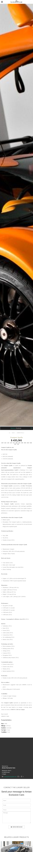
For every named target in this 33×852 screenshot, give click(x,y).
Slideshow (16, 428)
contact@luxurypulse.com (10, 776)
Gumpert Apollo (20, 432)
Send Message (17, 827)
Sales (13, 432)
